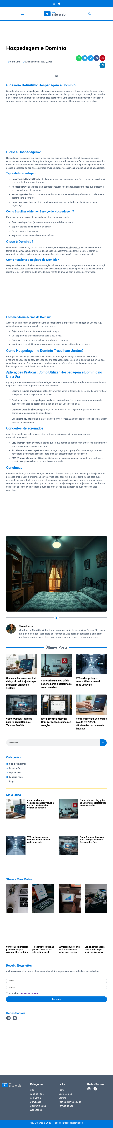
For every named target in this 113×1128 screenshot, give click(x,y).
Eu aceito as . (23, 993)
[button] (22, 13)
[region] (77, 1108)
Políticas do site (29, 993)
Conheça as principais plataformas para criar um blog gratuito (17, 949)
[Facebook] (59, 3)
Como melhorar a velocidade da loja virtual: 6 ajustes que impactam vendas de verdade (40, 804)
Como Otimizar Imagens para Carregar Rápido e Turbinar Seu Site (19, 722)
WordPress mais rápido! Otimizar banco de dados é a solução (56, 722)
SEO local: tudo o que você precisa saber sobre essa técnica (69, 949)
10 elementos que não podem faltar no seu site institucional (43, 949)
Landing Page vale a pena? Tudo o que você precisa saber (95, 949)
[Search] (103, 742)
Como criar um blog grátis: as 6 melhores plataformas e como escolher (56, 684)
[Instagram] (54, 3)
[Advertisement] (56, 28)
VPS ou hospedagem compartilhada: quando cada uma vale (88, 681)
